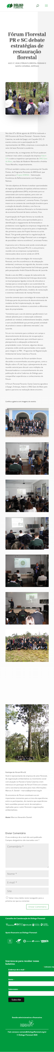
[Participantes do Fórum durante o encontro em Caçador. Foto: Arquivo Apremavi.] (27, 437)
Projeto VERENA (23, 175)
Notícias (35, 66)
